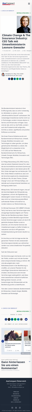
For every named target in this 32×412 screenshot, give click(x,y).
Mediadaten (16, 393)
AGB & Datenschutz (16, 402)
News (24, 50)
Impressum (16, 391)
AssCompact (9, 410)
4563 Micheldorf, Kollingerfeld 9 (16, 384)
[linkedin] (14, 79)
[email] (23, 79)
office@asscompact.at (18, 387)
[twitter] (12, 79)
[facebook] (9, 79)
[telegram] (20, 79)
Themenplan (16, 400)
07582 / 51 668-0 (17, 385)
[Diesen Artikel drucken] (26, 319)
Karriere (16, 398)
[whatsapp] (17, 79)
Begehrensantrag (16, 396)
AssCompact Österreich (16, 381)
